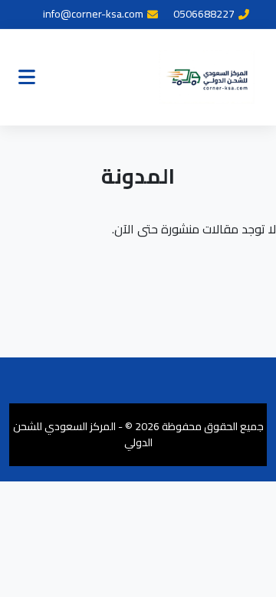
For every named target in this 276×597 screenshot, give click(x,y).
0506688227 (204, 14)
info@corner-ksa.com (93, 14)
